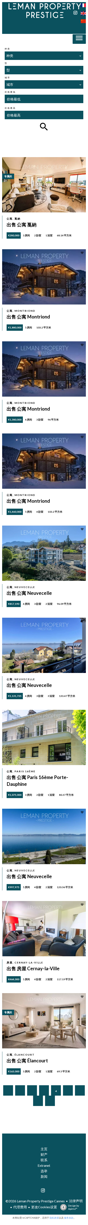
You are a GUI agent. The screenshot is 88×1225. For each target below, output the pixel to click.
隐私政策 (54, 1217)
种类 (7, 48)
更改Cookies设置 (44, 1207)
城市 (7, 77)
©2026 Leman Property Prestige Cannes (35, 1201)
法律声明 (76, 1201)
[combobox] (44, 55)
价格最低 (10, 92)
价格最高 (10, 108)
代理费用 (20, 1207)
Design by (73, 1207)
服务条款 (68, 1217)
